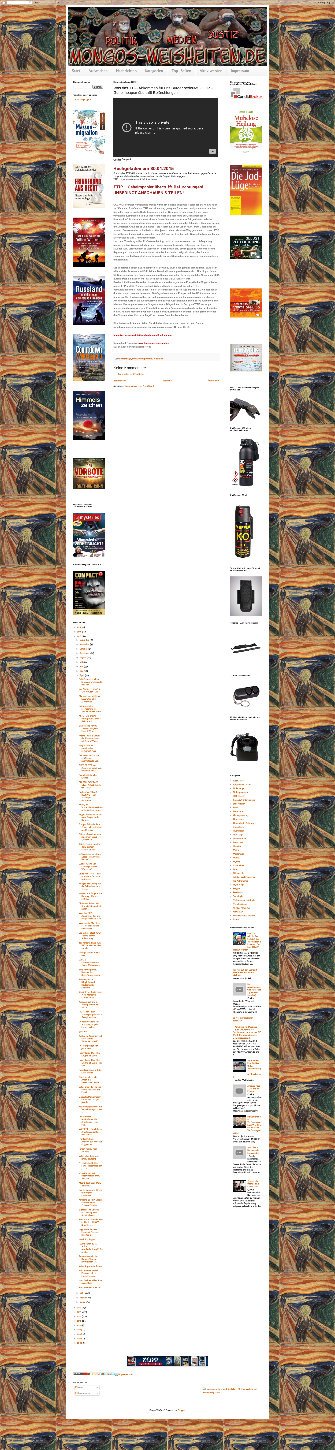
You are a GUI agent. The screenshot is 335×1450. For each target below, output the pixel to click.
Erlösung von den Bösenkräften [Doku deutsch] (89, 1176)
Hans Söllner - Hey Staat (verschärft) (90, 1281)
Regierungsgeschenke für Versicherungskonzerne (90, 1109)
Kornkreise (238, 842)
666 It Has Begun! (87, 1239)
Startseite (167, 380)
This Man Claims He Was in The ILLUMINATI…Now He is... (91, 1222)
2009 (80, 1329)
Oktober (84, 648)
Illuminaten (238, 830)
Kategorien (154, 70)
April (82, 675)
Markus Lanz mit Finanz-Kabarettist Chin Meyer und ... (90, 699)
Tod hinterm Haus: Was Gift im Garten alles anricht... (90, 945)
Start (76, 70)
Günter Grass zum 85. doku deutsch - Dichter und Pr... (89, 847)
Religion (236, 888)
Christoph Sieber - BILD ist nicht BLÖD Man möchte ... (90, 876)
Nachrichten (126, 70)
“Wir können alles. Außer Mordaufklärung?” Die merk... (91, 1247)
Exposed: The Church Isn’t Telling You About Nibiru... (89, 1212)
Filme (235, 807)
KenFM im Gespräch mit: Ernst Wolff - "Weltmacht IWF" (90, 1039)
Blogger (181, 1410)
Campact (126, 159)
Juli (81, 662)
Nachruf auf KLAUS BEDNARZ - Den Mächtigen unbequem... (88, 796)
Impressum (240, 70)
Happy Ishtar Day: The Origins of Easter (89, 1054)
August (83, 657)
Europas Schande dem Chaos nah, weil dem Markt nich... (90, 827)
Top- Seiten (181, 70)
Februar (84, 1297)
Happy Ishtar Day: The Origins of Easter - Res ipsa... (90, 1063)
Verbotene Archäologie (244, 900)
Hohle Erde (238, 827)
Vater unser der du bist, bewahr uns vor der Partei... (90, 1090)
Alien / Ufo (238, 780)
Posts (80, 1387)
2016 (79, 631)
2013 (79, 1312)
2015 (79, 636)
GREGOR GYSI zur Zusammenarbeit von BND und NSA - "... (90, 768)
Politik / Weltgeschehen (142, 358)
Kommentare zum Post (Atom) (139, 386)
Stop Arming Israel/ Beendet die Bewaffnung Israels (89, 972)
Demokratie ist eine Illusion (88, 776)
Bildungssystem (240, 792)
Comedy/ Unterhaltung (244, 800)
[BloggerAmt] (124, 1374)
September (85, 653)
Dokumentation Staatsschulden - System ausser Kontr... (91, 709)
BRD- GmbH (238, 796)
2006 (80, 1338)
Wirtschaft (158, 358)
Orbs (235, 869)
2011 (79, 1320)
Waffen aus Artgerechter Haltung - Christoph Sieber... (91, 896)
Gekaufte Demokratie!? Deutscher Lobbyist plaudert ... (90, 1099)
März (82, 1293)
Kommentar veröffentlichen (131, 374)
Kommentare (83, 1393)
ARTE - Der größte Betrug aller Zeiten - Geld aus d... (90, 718)
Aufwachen (98, 70)
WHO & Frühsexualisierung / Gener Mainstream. (89, 962)
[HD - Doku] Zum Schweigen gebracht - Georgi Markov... (90, 1014)
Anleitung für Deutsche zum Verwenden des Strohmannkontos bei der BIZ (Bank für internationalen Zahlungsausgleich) (247, 1032)
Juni (82, 666)
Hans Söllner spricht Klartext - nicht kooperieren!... (88, 1273)
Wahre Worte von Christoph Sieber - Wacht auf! (89, 866)
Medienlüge (126, 358)
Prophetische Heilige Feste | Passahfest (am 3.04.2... (90, 1166)
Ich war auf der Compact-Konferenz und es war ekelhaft (245, 972)
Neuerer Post (120, 380)
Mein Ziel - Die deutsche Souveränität (253, 1150)
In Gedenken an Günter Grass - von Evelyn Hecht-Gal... (90, 857)
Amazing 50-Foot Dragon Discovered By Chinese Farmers (91, 1202)
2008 (80, 1334)
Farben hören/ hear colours (88, 1150)
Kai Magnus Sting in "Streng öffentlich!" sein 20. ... (89, 1005)
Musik (236, 857)
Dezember (85, 640)
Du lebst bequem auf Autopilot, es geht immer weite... (89, 1024)
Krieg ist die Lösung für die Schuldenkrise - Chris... (90, 886)
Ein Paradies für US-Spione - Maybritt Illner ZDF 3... (88, 728)
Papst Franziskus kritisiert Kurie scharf (90, 1071)
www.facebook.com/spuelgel (153, 343)
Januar (83, 1302)
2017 (79, 627)
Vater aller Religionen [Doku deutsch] (89, 1157)
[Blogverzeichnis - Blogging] (94, 1374)
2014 (79, 1307)
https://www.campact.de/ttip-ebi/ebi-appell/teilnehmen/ (142, 335)
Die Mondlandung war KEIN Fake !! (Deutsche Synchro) (254, 989)
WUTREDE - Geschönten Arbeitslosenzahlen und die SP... (90, 1132)
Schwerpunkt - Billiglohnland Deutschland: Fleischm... (87, 983)
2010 (79, 1325)
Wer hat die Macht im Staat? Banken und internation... (89, 926)
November (85, 644)
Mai (82, 671)
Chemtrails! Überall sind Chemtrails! (253, 1184)
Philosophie (238, 873)
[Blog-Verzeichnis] (80, 1374)
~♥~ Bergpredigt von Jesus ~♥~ (88, 1047)
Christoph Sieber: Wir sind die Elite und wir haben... (90, 906)
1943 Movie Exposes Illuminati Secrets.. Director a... (89, 1232)
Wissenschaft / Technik (244, 915)
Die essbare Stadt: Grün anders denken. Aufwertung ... (90, 935)
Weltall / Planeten (241, 908)
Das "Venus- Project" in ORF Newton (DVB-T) (90, 690)
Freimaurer (238, 811)
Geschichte (238, 819)
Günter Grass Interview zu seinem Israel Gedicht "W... (90, 837)
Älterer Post (213, 380)
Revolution (238, 892)
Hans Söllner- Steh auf (90, 1287)
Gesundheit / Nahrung (243, 823)
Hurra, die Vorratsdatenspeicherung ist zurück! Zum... (91, 807)
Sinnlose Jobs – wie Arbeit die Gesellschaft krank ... (90, 1080)
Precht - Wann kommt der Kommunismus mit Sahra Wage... (89, 738)
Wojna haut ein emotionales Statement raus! (87, 748)
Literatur (237, 846)
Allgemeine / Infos (242, 784)
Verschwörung (240, 904)
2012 (79, 1316)
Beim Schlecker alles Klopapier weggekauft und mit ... (90, 682)
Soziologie (238, 896)
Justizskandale (239, 838)
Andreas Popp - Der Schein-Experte (253, 1088)
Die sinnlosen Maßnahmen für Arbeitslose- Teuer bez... (89, 1120)
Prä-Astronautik (240, 880)
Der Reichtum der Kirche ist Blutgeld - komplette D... (90, 1193)
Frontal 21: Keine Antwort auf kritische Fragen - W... (90, 1142)
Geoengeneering (240, 815)
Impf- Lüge (238, 834)
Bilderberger (239, 788)
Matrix (236, 850)
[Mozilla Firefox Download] (108, 1374)
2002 (80, 1342)
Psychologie (238, 884)
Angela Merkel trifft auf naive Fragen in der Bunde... (90, 817)
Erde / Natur (239, 803)
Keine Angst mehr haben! (90, 1266)
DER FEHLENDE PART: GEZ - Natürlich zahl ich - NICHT (90, 785)
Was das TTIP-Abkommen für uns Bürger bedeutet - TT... (91, 916)
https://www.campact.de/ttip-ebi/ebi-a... (139, 179)
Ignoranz (83, 1031)
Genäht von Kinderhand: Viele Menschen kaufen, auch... (90, 995)
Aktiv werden (211, 70)
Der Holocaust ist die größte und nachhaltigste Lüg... (89, 758)
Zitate (236, 919)
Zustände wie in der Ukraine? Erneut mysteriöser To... (88, 1259)
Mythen (236, 861)
